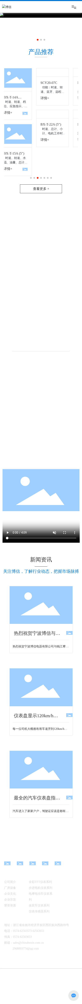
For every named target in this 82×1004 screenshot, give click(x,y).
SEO (66, 983)
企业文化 (10, 893)
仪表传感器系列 (39, 911)
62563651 (38, 931)
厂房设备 (10, 887)
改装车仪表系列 (39, 905)
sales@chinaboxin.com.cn (28, 942)
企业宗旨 (10, 899)
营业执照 (14, 989)
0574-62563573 (22, 931)
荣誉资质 (10, 905)
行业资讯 (59, 887)
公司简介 (10, 882)
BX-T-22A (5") (38, 124)
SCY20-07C (36, 83)
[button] (37, 40)
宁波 (58, 983)
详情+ (32, 98)
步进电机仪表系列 (40, 887)
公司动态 (59, 881)
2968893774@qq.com (26, 948)
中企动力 (48, 983)
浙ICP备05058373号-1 (57, 989)
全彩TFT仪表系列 (40, 882)
